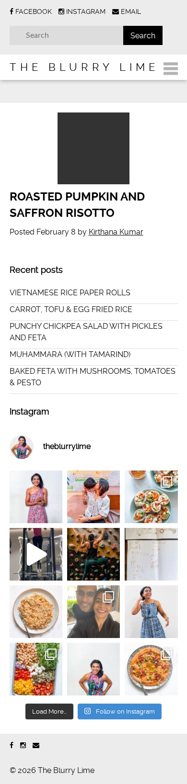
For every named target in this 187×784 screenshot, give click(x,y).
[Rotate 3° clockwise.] (151, 611)
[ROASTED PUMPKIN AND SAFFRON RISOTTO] (94, 148)
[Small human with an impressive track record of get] (93, 496)
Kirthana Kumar (116, 231)
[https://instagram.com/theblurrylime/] (23, 745)
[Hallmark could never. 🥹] (151, 554)
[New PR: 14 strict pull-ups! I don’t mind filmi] (36, 554)
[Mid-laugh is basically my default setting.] (93, 669)
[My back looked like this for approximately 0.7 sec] (93, 554)
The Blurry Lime (84, 67)
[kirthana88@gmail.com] (36, 745)
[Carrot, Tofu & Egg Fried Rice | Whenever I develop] (36, 611)
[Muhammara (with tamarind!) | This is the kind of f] (151, 669)
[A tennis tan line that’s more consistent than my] (36, 496)
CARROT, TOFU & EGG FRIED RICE (71, 309)
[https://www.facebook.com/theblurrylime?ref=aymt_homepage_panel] (11, 745)
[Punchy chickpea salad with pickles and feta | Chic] (36, 669)
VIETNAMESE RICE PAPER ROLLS (70, 292)
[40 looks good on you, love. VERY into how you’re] (93, 611)
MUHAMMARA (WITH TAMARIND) (70, 354)
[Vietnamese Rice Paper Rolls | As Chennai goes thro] (151, 496)
